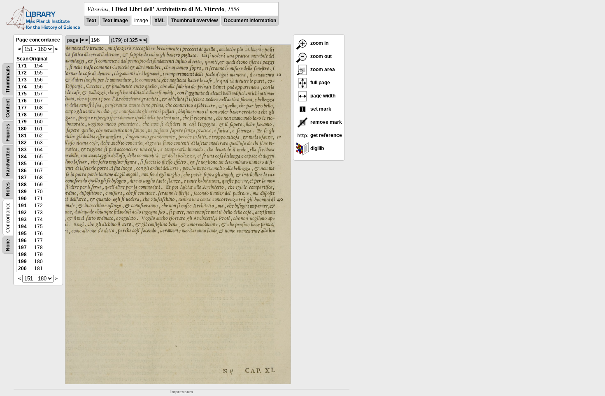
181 (22, 136)
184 (22, 157)
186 (22, 171)
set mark (320, 109)
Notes (8, 189)
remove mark (325, 122)
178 (22, 115)
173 (22, 80)
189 (22, 192)
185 (22, 164)
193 (22, 219)
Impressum (181, 391)
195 (22, 233)
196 (22, 240)
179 (22, 122)
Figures (8, 132)
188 (22, 185)
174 (22, 87)
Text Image (115, 20)
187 (22, 178)
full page (319, 83)
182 (22, 143)
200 (22, 268)
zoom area (322, 69)
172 (22, 73)
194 (22, 226)
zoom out (320, 56)
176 (22, 101)
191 (22, 205)
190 (22, 198)
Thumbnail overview (194, 20)
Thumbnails (8, 79)
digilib (316, 148)
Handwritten (8, 162)
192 (22, 212)
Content (8, 108)
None (8, 245)
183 (22, 150)
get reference (325, 135)
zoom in (318, 43)
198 (22, 254)
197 (22, 247)
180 (22, 129)
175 (22, 94)
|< (82, 40)
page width (322, 96)
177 (22, 108)
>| (145, 40)
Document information (250, 20)
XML (159, 20)
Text (91, 20)
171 (22, 66)
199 (22, 261)
